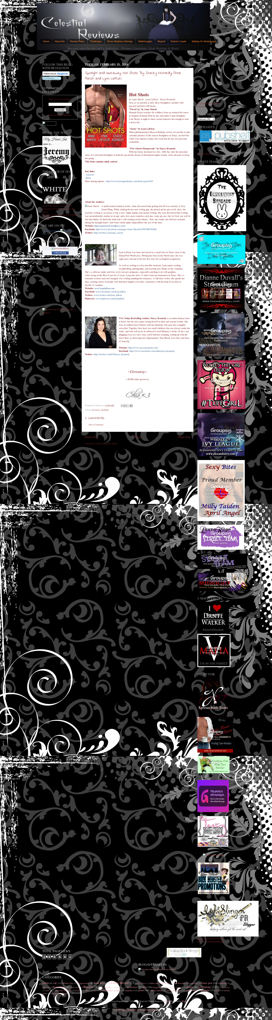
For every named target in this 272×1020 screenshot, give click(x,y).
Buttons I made (178, 41)
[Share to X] (128, 405)
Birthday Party (67, 983)
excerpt (189, 987)
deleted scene (170, 987)
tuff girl (218, 990)
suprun (167, 1001)
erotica (180, 987)
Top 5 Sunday (106, 987)
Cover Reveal (120, 982)
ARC (55, 983)
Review (88, 986)
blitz (144, 987)
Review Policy (77, 41)
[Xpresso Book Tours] (213, 709)
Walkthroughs (145, 41)
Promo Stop (59, 987)
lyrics (77, 990)
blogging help (158, 987)
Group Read (193, 983)
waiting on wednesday (59, 993)
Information (222, 983)
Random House (204, 153)
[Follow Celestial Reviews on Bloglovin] (56, 75)
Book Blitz (99, 983)
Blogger (185, 1001)
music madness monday (110, 990)
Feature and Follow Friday (159, 983)
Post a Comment (96, 424)
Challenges (96, 41)
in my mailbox (225, 987)
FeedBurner (66, 115)
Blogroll (161, 41)
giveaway (96, 409)
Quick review (75, 987)
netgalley (129, 990)
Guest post (206, 983)
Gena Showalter (179, 983)
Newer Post (91, 437)
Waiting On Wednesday (204, 41)
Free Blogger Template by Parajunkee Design (136, 1009)
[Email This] (122, 405)
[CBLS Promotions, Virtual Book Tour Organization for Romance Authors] (215, 751)
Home (46, 41)
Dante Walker (141, 983)
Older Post (184, 437)
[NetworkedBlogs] (60, 248)
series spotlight (191, 990)
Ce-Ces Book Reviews (51, 231)
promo (141, 990)
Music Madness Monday (120, 41)
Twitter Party (118, 987)
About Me (60, 41)
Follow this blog (60, 253)
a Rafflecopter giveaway (137, 379)
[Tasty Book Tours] (212, 846)
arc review (132, 987)
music (95, 990)
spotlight (105, 409)
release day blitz (174, 990)
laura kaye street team (63, 990)
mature (87, 990)
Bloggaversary (83, 983)
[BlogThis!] (125, 405)
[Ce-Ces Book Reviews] (61, 230)
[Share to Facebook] (131, 405)
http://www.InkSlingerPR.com (210, 941)
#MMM (45, 983)
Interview (45, 987)
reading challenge (156, 990)
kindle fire (48, 990)
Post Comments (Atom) (107, 443)
